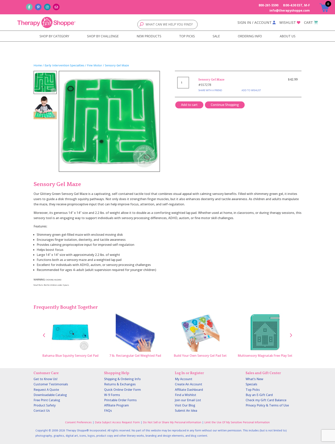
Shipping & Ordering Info (122, 379)
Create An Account (188, 384)
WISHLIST (287, 22)
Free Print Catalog (47, 400)
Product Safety (45, 405)
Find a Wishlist (185, 395)
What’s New (254, 379)
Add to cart (189, 105)
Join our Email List (188, 400)
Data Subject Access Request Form (117, 422)
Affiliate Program (116, 405)
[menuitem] (54, 36)
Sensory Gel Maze (211, 79)
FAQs (108, 410)
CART (308, 22)
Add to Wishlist (251, 90)
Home (38, 65)
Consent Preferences (78, 422)
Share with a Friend (210, 90)
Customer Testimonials (51, 384)
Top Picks (253, 389)
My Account (183, 379)
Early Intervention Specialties (64, 65)
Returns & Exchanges (120, 384)
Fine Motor (94, 65)
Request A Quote (46, 389)
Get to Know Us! (45, 379)
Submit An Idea (186, 410)
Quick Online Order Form (122, 389)
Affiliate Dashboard (189, 389)
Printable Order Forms (120, 400)
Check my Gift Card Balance (266, 400)
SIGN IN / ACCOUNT (254, 22)
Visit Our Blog (185, 405)
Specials (251, 384)
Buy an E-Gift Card (259, 395)
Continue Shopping (225, 105)
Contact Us (42, 410)
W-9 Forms (112, 395)
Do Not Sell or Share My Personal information (172, 422)
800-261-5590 (268, 5)
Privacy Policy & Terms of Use (267, 405)
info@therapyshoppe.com (289, 10)
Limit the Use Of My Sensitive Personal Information (237, 422)
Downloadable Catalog (50, 395)
